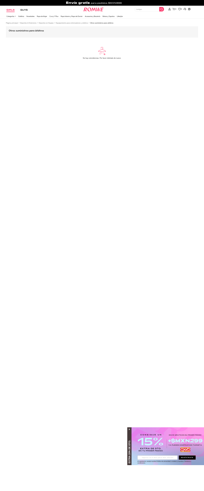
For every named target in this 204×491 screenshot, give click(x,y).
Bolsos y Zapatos (109, 16)
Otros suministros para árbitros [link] (101, 23)
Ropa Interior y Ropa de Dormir (72, 16)
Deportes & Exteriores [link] (28, 23)
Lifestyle (120, 16)
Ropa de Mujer (42, 16)
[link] (102, 3)
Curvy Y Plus (53, 16)
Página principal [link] (12, 23)
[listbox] (170, 9)
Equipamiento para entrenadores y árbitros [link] (72, 23)
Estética (21, 16)
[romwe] (93, 9)
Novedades (30, 16)
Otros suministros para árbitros (26, 30)
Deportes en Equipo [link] (46, 23)
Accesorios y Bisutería (92, 16)
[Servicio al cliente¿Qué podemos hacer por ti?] (184, 9)
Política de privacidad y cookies (167, 461)
